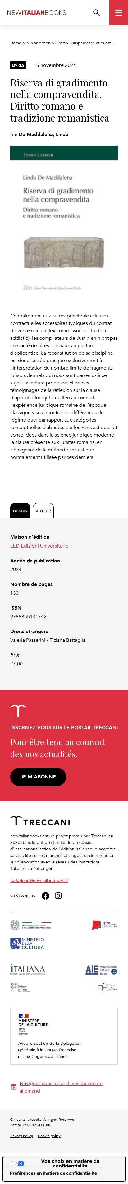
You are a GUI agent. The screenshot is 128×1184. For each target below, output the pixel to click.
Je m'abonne (38, 777)
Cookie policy (49, 1135)
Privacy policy (21, 1135)
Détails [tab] (20, 511)
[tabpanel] (64, 600)
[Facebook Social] (45, 895)
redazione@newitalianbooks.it (39, 880)
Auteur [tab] (43, 511)
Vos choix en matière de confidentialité (70, 1163)
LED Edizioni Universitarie (39, 546)
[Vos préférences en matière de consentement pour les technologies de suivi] (53, 1173)
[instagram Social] (58, 895)
